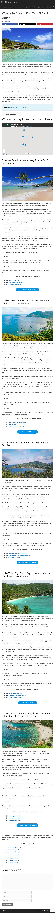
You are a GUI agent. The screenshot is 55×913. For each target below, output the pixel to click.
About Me (38, 910)
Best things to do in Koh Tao (18, 107)
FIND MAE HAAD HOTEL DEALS (27, 431)
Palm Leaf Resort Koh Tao (15, 282)
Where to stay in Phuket (12, 860)
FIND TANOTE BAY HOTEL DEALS (27, 825)
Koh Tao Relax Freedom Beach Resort (19, 555)
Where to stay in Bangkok (13, 852)
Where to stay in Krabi (12, 862)
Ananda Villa (12, 424)
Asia (18, 7)
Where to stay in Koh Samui (13, 849)
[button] (54, 7)
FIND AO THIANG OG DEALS (27, 702)
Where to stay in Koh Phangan (14, 854)
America (25, 7)
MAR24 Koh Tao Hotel (14, 557)
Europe (11, 7)
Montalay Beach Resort (15, 816)
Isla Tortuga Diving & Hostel (16, 426)
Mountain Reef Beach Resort (16, 818)
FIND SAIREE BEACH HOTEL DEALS (27, 289)
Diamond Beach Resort (14, 820)
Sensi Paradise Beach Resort (17, 422)
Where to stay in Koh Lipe (13, 858)
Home (6, 7)
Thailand (6, 865)
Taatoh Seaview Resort (15, 697)
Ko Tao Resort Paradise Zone (17, 553)
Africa (33, 7)
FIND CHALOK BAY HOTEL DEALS (27, 562)
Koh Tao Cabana (14, 280)
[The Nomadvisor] (9, 2)
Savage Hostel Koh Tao (14, 284)
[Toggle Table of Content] (18, 114)
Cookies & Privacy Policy (48, 910)
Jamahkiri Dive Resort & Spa (17, 695)
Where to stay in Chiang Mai (14, 847)
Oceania (40, 7)
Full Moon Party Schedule (13, 856)
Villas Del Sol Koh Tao (15, 693)
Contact (49, 7)
